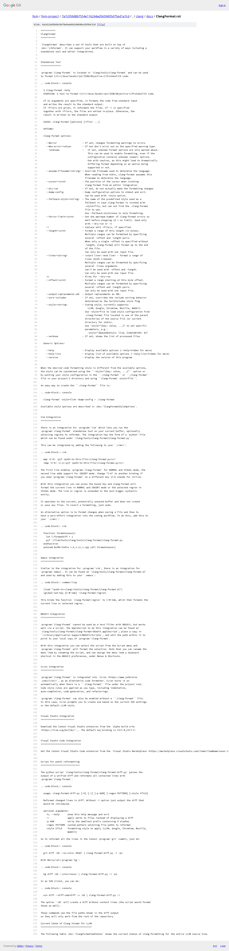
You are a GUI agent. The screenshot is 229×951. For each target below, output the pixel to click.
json (223, 945)
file (101, 24)
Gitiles (20, 945)
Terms (38, 945)
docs (149, 16)
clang (140, 16)
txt (215, 945)
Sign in (222, 5)
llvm (35, 16)
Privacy (29, 945)
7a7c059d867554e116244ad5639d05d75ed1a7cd (95, 16)
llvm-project (50, 16)
